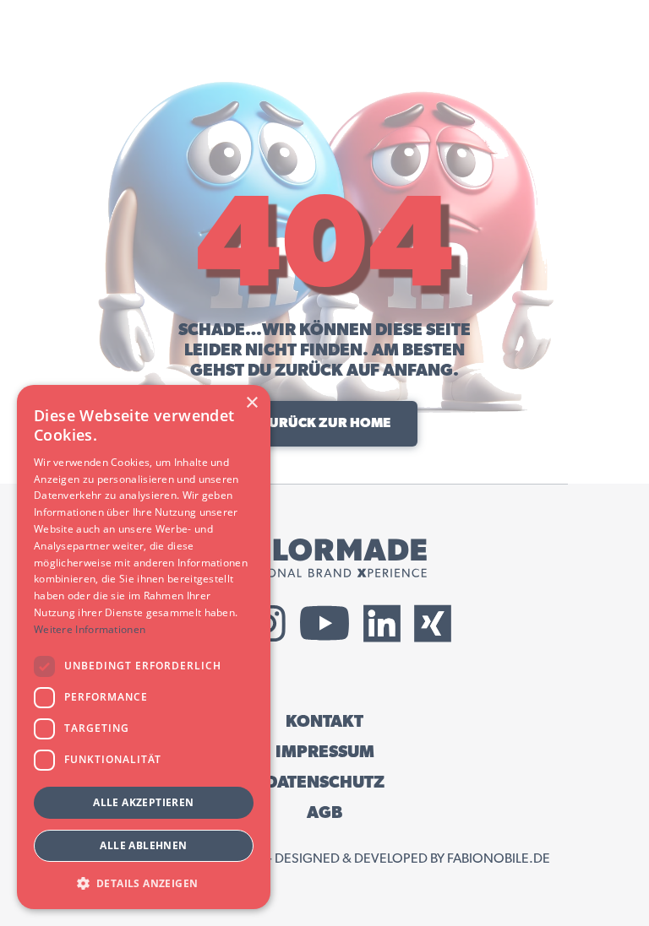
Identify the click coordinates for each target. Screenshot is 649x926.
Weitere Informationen (89, 629)
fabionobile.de (498, 858)
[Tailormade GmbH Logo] (324, 558)
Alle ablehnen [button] (143, 845)
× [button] (251, 403)
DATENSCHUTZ (324, 782)
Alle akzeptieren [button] (143, 802)
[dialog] (143, 647)
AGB (324, 812)
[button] (144, 882)
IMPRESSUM (324, 752)
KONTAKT (324, 721)
